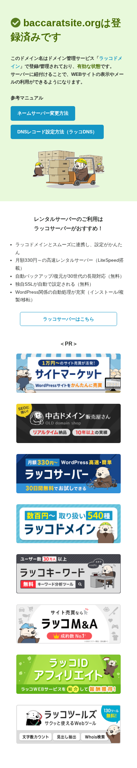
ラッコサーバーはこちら (68, 319)
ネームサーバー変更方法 (42, 113)
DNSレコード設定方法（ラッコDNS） (57, 131)
